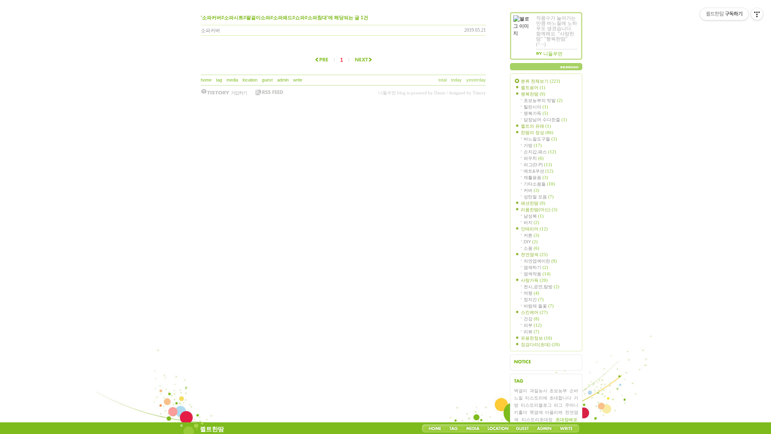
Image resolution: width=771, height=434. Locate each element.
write (297, 79)
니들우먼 (387, 92)
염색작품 (537, 273)
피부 (533, 325)
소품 (531, 248)
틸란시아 (536, 106)
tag (219, 79)
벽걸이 (520, 390)
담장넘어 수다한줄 (545, 119)
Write (566, 428)
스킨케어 (534, 312)
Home (435, 428)
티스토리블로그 (536, 405)
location (250, 79)
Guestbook (522, 428)
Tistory (479, 92)
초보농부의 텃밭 (543, 100)
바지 (531, 222)
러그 (558, 405)
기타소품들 (539, 183)
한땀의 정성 (537, 132)
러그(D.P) (538, 164)
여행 (531, 293)
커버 (531, 190)
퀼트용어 (533, 87)
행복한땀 (533, 94)
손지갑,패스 (540, 151)
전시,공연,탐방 (541, 286)
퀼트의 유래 (536, 126)
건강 (531, 318)
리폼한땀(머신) (539, 209)
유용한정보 (536, 338)
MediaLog (473, 428)
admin (283, 79)
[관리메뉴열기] (757, 14)
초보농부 (558, 390)
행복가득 (536, 113)
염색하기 (536, 267)
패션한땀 (533, 203)
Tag (453, 428)
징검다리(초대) (540, 344)
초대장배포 (566, 419)
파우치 (534, 158)
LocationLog (497, 428)
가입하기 (239, 92)
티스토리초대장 (537, 419)
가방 (533, 145)
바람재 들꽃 (539, 306)
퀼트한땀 (212, 429)
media (232, 79)
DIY (531, 241)
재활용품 (536, 177)
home (206, 79)
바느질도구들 (540, 139)
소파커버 (210, 30)
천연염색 (534, 254)
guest (267, 79)
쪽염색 (536, 412)
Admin (544, 428)
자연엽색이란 (540, 261)
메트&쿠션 (538, 171)
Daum (439, 92)
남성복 (534, 216)
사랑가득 (534, 280)
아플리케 (554, 412)
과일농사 (538, 390)
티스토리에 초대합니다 (548, 397)
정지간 (534, 299)
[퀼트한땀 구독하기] (269, 92)
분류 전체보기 (540, 81)
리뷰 (531, 331)
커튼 (531, 235)
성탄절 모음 (539, 196)
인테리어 (534, 228)
